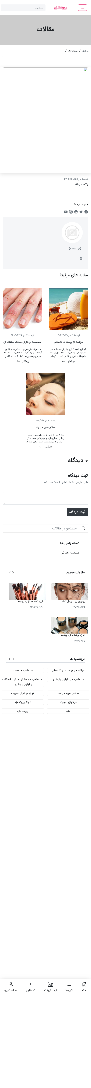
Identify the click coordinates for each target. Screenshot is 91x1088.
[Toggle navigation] (82, 7)
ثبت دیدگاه (77, 512)
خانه (85, 51)
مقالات (72, 51)
